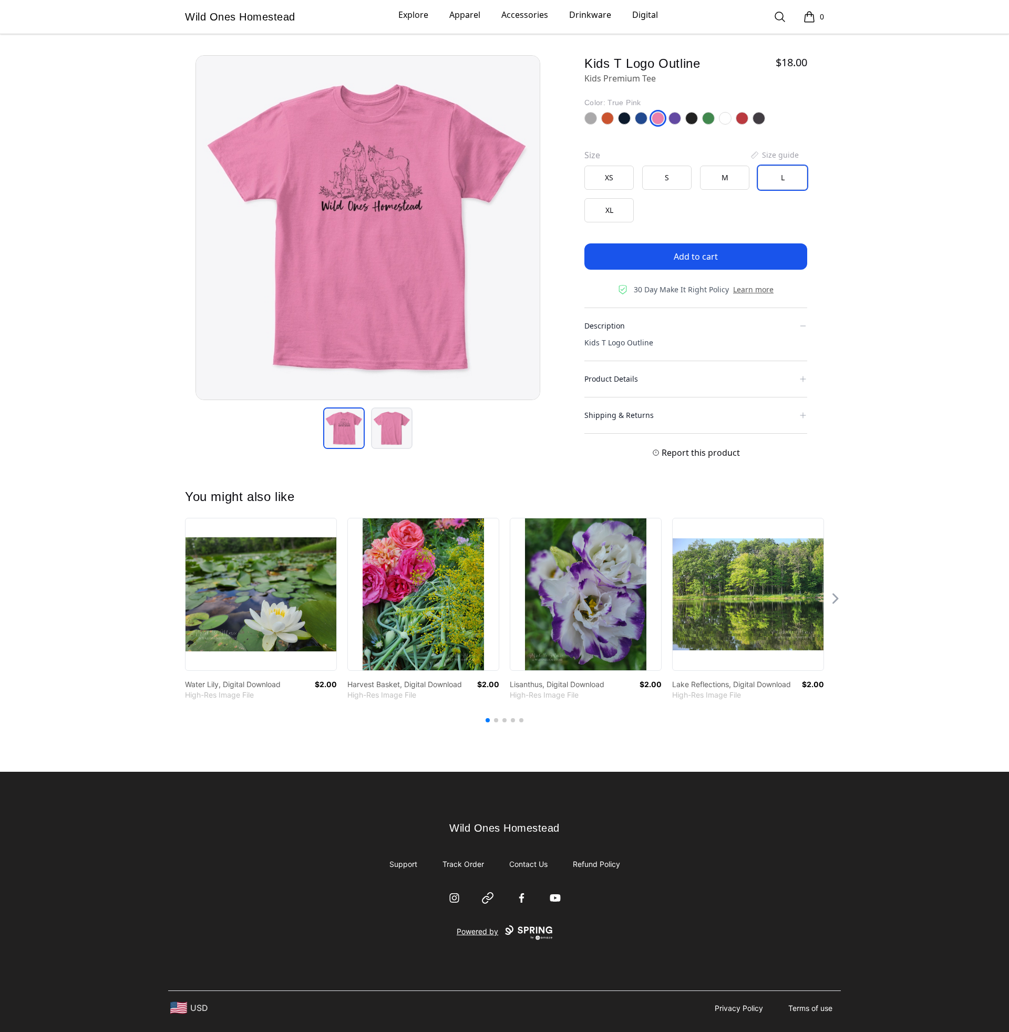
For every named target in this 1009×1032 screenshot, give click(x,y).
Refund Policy (596, 864)
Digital (645, 15)
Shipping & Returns (619, 415)
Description (604, 326)
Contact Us (528, 864)
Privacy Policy (739, 1008)
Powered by (477, 931)
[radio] (609, 178)
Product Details (611, 379)
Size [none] (592, 155)
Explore (413, 15)
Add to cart (696, 256)
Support (403, 864)
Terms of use (810, 1008)
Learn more (753, 289)
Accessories (524, 15)
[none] (774, 155)
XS (609, 177)
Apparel (464, 15)
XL (609, 210)
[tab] (344, 428)
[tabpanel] (367, 227)
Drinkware (590, 15)
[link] (261, 594)
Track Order (463, 864)
